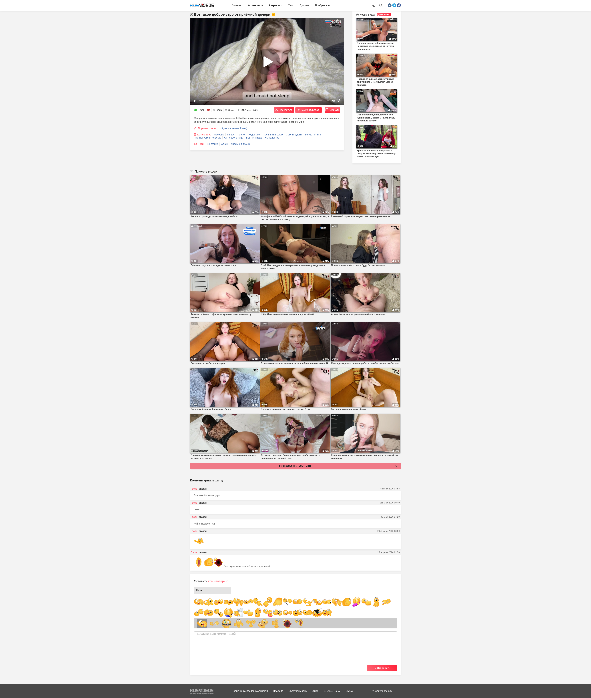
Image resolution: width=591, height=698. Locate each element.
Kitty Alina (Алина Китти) (233, 128)
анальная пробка (241, 144)
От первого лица (233, 137)
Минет (242, 134)
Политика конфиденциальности (250, 691)
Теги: (201, 144)
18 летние (212, 144)
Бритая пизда (254, 137)
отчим (224, 144)
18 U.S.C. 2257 (332, 691)
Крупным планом (273, 134)
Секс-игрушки (294, 134)
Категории (254, 5)
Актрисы (274, 5)
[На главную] (200, 5)
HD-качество (272, 137)
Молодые (219, 134)
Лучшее (304, 5)
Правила (278, 691)
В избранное (322, 5)
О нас (315, 691)
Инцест (231, 134)
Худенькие (255, 134)
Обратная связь (297, 691)
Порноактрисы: (207, 128)
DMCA (349, 691)
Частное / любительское (207, 137)
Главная (236, 5)
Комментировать (310, 110)
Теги (290, 5)
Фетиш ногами (313, 134)
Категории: (204, 134)
